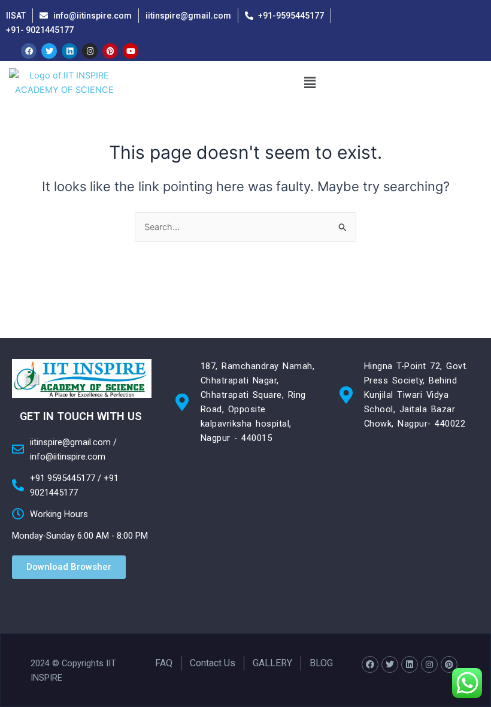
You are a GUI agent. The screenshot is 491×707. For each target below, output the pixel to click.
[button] (309, 83)
